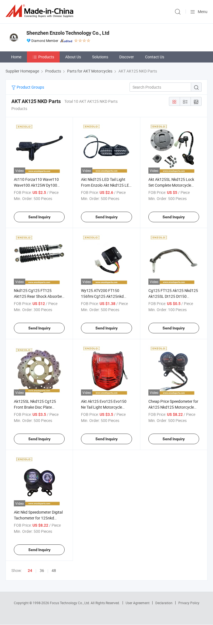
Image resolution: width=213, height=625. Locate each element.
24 (30, 570)
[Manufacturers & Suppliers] (40, 11)
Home (16, 56)
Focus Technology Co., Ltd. (70, 603)
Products (46, 56)
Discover (126, 56)
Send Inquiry (39, 217)
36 (42, 570)
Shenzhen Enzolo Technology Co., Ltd (67, 33)
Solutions (100, 56)
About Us (73, 56)
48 (54, 570)
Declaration (164, 603)
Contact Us (154, 56)
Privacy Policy (188, 603)
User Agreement (137, 603)
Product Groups (30, 87)
